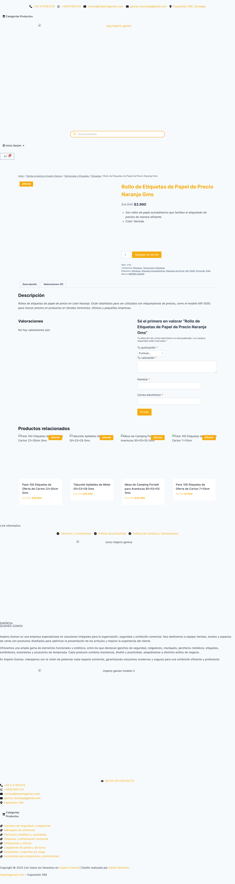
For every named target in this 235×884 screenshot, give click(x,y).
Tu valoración (147, 357)
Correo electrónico (150, 395)
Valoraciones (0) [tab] (53, 284)
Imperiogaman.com (12, 874)
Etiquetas (137, 268)
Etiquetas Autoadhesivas (153, 271)
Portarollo (200, 271)
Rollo (208, 271)
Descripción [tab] (30, 284)
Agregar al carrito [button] (86, 503)
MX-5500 (190, 271)
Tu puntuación (147, 347)
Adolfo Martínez (119, 867)
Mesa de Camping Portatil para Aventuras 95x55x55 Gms (142, 488)
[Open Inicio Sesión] (23, 145)
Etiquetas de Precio (175, 271)
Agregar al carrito (147, 254)
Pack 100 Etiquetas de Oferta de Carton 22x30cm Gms (40, 488)
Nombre (143, 379)
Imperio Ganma (69, 867)
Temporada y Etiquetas (154, 268)
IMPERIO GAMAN (136, 274)
